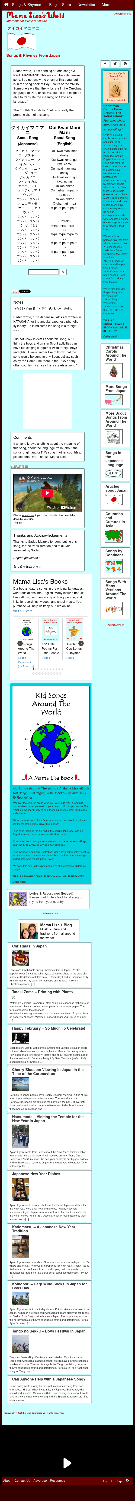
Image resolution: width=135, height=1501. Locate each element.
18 (51, 673)
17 (48, 673)
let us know (28, 515)
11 (63, 669)
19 (54, 673)
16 (45, 673)
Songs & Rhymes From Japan (33, 55)
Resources (57, 1480)
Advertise (40, 1480)
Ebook (22, 658)
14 (39, 673)
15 (42, 673)
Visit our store (22, 611)
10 (60, 669)
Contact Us (22, 1480)
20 (57, 673)
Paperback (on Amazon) (26, 664)
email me (30, 456)
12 (33, 673)
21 (60, 673)
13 (36, 673)
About (7, 1480)
